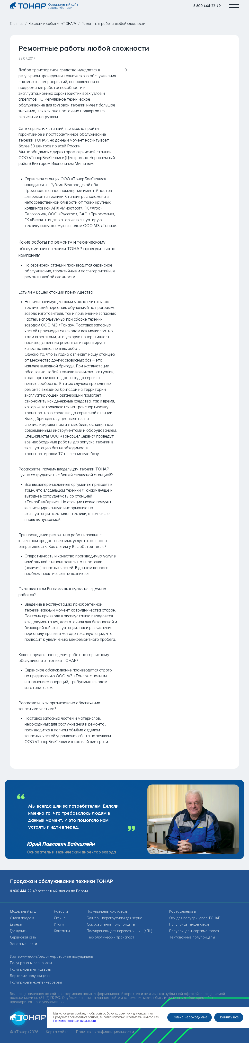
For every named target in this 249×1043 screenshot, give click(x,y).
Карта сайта (57, 1032)
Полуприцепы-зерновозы (31, 963)
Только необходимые (189, 1017)
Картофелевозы (182, 911)
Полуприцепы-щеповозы (189, 924)
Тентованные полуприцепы (192, 937)
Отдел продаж (22, 918)
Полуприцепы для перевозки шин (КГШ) (119, 931)
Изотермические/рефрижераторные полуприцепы (52, 956)
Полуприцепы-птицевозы (31, 969)
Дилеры (16, 924)
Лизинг (59, 918)
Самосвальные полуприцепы (111, 924)
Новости (61, 911)
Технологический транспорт (110, 937)
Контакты (62, 931)
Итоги (59, 924)
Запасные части (23, 944)
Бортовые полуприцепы (30, 976)
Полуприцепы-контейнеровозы (36, 982)
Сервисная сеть (23, 937)
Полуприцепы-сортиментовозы (195, 931)
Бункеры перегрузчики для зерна (114, 918)
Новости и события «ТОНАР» (52, 24)
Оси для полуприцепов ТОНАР (194, 918)
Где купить (18, 931)
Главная (17, 24)
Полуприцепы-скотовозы (107, 911)
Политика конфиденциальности (105, 1032)
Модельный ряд (23, 911)
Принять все (229, 1017)
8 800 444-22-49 (207, 6)
